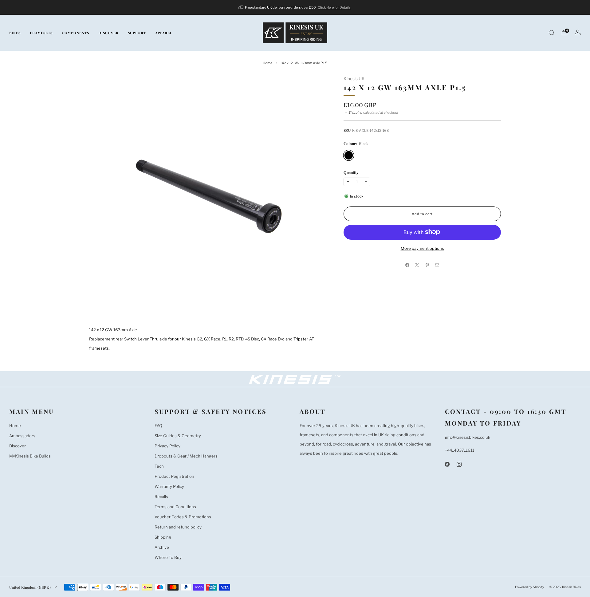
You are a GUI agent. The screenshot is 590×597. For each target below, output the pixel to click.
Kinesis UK (354, 78)
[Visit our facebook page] (447, 464)
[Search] (551, 32)
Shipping (355, 112)
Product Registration (174, 476)
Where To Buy (168, 557)
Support (137, 32)
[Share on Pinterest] (427, 265)
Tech (159, 466)
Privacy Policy (167, 445)
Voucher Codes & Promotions (183, 516)
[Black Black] (348, 155)
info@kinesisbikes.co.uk (467, 437)
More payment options (422, 247)
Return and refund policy (178, 526)
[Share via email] (437, 265)
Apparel (163, 32)
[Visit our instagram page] (459, 464)
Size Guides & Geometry (178, 435)
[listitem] (295, 7)
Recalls (161, 496)
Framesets (41, 32)
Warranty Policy (169, 486)
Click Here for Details (334, 7)
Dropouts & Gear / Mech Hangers (186, 456)
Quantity (351, 172)
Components (75, 32)
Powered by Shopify (529, 587)
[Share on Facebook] (407, 265)
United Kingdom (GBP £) (30, 587)
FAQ (158, 425)
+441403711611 (459, 450)
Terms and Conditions (175, 506)
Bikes (15, 32)
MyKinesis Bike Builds (30, 456)
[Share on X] (417, 265)
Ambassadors (22, 435)
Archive (162, 547)
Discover (108, 32)
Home (15, 425)
